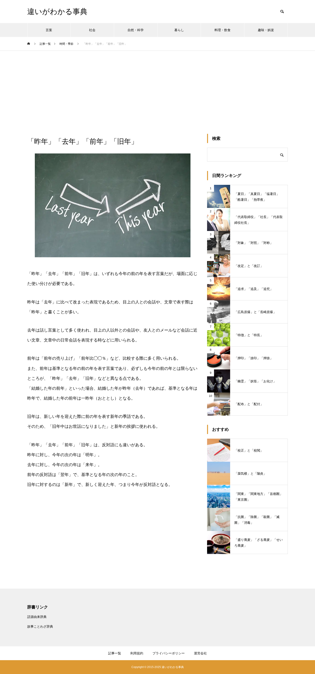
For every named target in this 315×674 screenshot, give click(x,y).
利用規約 (136, 653)
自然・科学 (136, 30)
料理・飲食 (222, 30)
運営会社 (200, 653)
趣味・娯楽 (266, 30)
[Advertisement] (157, 85)
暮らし (179, 30)
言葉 (49, 30)
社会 (92, 30)
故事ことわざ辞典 (40, 626)
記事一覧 (114, 653)
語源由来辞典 (37, 617)
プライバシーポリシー (168, 653)
